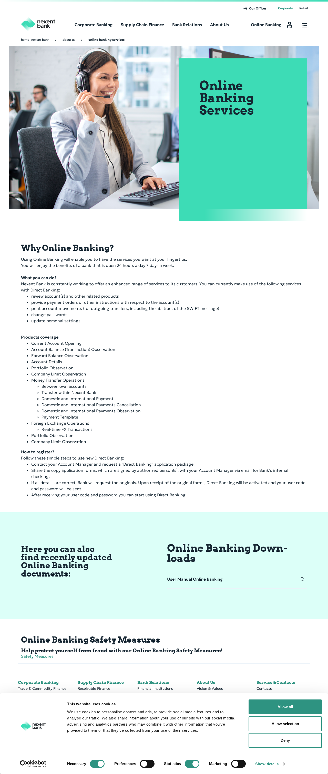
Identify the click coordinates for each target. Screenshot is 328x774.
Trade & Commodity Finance (42, 688)
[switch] (147, 764)
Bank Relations (153, 682)
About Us (206, 682)
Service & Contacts (276, 682)
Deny (285, 740)
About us (69, 39)
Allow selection (285, 723)
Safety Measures (37, 656)
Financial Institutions (155, 688)
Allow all (285, 707)
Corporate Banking (38, 682)
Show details (267, 764)
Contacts (264, 688)
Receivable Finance (94, 688)
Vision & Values (210, 688)
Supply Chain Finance (101, 682)
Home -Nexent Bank (35, 39)
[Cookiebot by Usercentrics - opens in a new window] (33, 764)
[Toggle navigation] (304, 25)
